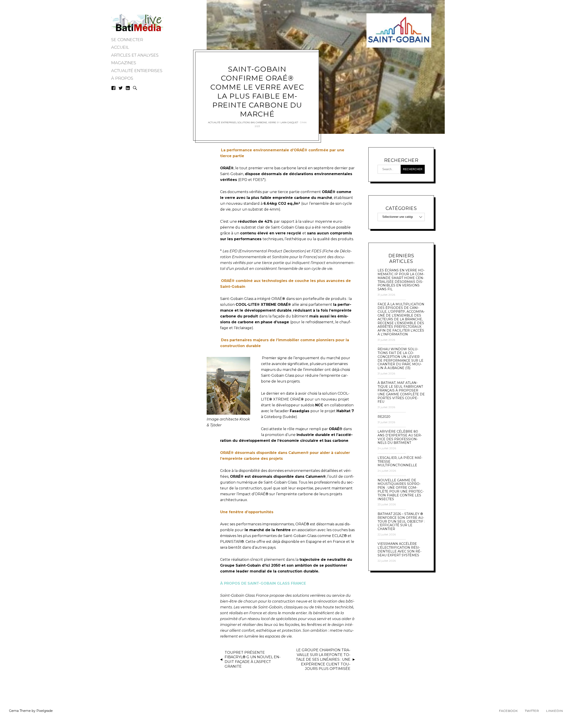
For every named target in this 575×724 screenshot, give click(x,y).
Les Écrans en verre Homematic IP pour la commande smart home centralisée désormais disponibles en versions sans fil (401, 279)
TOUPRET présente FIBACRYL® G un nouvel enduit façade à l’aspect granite (253, 659)
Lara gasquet (289, 122)
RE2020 (384, 417)
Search (135, 88)
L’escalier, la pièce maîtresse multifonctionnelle (400, 461)
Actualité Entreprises (136, 70)
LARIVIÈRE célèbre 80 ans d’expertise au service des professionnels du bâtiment (400, 437)
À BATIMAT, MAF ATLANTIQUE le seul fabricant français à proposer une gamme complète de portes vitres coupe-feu (401, 392)
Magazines (123, 62)
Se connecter (127, 39)
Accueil (120, 47)
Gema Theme (20, 711)
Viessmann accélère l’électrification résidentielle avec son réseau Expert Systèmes (399, 549)
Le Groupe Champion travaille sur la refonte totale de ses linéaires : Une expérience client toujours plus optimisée (323, 659)
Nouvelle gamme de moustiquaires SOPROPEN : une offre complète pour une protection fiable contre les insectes (401, 489)
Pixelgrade (44, 711)
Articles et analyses (135, 55)
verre (272, 122)
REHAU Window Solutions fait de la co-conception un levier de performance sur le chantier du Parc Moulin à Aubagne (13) (400, 358)
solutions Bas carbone (252, 122)
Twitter (532, 711)
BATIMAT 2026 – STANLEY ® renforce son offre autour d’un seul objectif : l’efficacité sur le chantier (401, 521)
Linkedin (554, 711)
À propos (122, 78)
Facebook (508, 711)
